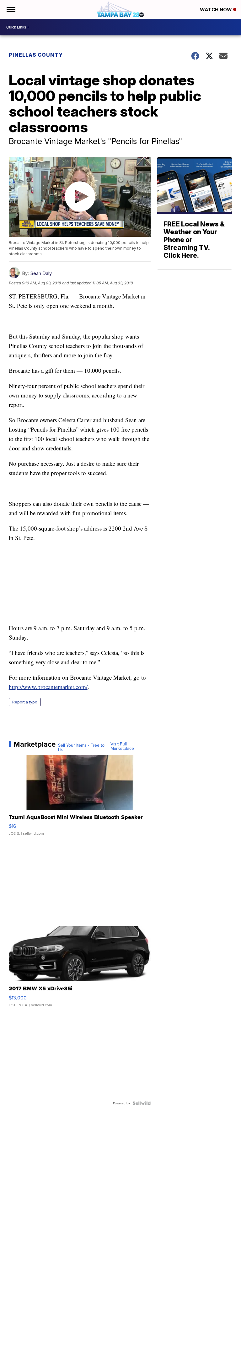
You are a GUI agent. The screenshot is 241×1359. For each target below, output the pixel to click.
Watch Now (216, 10)
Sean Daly (41, 273)
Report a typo (24, 702)
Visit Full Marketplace (122, 746)
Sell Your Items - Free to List (81, 747)
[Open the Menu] (10, 9)
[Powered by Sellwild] (141, 1103)
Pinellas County (36, 55)
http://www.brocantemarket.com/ (48, 687)
